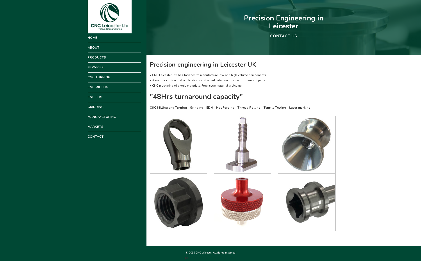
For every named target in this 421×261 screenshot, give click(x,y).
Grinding (96, 107)
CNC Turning (99, 77)
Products (97, 57)
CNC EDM (95, 97)
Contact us (283, 36)
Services (96, 67)
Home (92, 38)
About (94, 48)
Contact (96, 137)
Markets (95, 127)
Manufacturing (102, 117)
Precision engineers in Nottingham (212, 258)
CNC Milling (98, 87)
